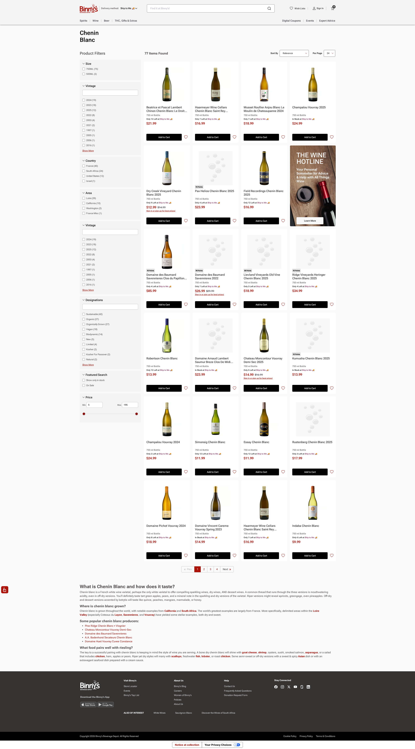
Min (84, 405)
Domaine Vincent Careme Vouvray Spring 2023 (212, 527)
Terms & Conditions (325, 736)
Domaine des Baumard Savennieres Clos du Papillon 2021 (165, 276)
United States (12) (95, 176)
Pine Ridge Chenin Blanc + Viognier (105, 625)
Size (88, 63)
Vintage (91, 86)
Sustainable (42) (94, 314)
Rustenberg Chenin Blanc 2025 (312, 442)
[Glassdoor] (301, 687)
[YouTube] (295, 687)
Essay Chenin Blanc (256, 442)
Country (91, 160)
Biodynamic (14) (94, 334)
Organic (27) (92, 319)
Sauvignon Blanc (183, 713)
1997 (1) (90, 130)
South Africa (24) (94, 171)
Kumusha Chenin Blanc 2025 (311, 358)
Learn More (310, 220)
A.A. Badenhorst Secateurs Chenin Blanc (108, 637)
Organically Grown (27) (97, 324)
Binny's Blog (180, 686)
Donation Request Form (236, 695)
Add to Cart (164, 137)
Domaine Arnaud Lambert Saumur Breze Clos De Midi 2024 (213, 360)
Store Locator (130, 686)
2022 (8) (90, 115)
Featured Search (96, 374)
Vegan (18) (91, 329)
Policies (177, 699)
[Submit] (269, 8)
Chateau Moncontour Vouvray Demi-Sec (108, 629)
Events (127, 690)
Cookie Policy (289, 736)
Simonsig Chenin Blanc (210, 442)
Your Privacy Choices (218, 744)
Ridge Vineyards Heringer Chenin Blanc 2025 (308, 276)
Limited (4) (91, 344)
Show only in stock (95, 380)
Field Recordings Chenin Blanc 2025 (264, 192)
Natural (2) (91, 359)
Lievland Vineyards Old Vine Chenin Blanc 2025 (262, 276)
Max (119, 405)
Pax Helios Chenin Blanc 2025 (214, 191)
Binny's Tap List (131, 695)
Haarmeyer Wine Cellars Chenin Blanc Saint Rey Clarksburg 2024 (259, 527)
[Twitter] (288, 687)
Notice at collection (187, 744)
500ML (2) (91, 74)
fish (198, 656)
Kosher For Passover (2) (98, 354)
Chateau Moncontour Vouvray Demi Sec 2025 (263, 360)
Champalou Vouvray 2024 (163, 442)
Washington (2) (94, 208)
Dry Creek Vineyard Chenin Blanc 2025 (163, 192)
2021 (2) (90, 125)
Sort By (274, 53)
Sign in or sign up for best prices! (160, 211)
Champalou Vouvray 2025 (309, 107)
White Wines (160, 713)
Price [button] (89, 397)
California (170, 610)
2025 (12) (91, 110)
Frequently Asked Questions (238, 690)
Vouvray (149, 614)
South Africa (189, 610)
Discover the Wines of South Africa (218, 713)
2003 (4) (90, 120)
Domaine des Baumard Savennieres (105, 633)
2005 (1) (90, 135)
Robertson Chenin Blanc (162, 358)
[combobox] (211, 8)
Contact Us (229, 686)
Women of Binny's (183, 695)
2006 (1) (90, 140)
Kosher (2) (91, 349)
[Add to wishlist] (186, 137)
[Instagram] (282, 687)
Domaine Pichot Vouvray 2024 (166, 525)
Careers (178, 690)
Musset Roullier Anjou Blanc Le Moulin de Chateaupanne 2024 (264, 109)
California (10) (93, 203)
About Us (178, 704)
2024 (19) (91, 100)
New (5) (90, 339)
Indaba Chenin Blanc (305, 525)
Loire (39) (91, 198)
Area (89, 193)
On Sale (90, 385)
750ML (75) (92, 69)
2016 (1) (90, 145)
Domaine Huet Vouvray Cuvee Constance (108, 641)
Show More (88, 150)
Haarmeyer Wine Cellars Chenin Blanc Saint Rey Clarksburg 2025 (211, 109)
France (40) (92, 166)
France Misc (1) (94, 213)
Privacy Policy (306, 736)
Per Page (317, 53)
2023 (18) (91, 105)
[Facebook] (276, 687)
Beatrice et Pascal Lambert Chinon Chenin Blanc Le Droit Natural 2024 (165, 109)
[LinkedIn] (308, 687)
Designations (94, 300)
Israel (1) (90, 181)
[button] (119, 8)
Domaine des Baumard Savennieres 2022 (210, 276)
